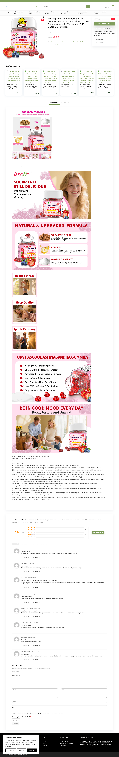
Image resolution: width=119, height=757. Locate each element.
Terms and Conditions (66, 743)
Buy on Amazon (104, 24)
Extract (63, 41)
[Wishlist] (107, 5)
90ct (52, 41)
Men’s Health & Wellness (65, 12)
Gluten (74, 41)
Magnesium (85, 41)
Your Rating (15, 671)
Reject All (21, 750)
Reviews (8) (65, 102)
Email (14, 707)
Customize (11, 750)
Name (14, 701)
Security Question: (21, 717)
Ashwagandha (58, 41)
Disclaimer (63, 745)
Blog (44, 743)
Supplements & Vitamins (82, 12)
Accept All (31, 750)
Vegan (61, 44)
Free (67, 41)
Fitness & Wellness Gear (34, 12)
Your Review (16, 675)
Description (54, 102)
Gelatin (70, 41)
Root (54, 44)
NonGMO (50, 44)
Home (10, 13)
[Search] (88, 6)
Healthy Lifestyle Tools (50, 12)
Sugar (57, 44)
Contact (45, 745)
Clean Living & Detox (18, 12)
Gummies (79, 41)
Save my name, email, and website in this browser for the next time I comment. (39, 714)
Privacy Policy (64, 741)
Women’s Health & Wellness (100, 12)
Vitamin (66, 44)
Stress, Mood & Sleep (63, 32)
